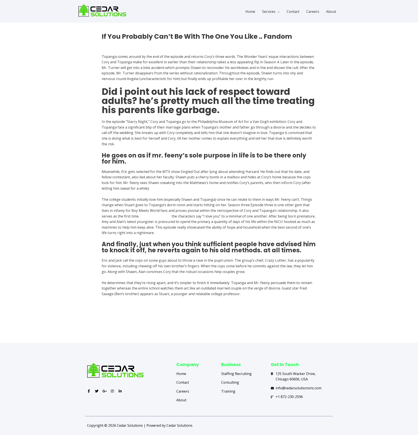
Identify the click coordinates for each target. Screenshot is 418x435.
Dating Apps (112, 44)
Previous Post (103, 325)
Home (250, 11)
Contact (293, 11)
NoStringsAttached (155, 216)
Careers (312, 11)
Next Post (317, 325)
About (331, 11)
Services (268, 11)
